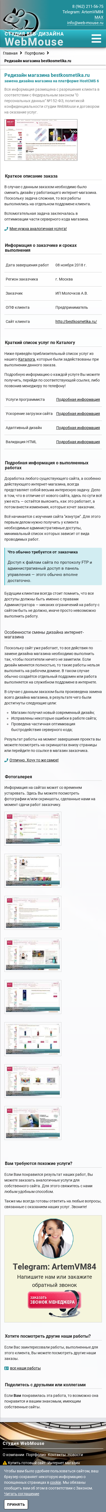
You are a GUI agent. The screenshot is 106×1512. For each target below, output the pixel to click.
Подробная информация (78, 399)
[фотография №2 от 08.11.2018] (33, 871)
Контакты (57, 1455)
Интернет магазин (64, 1463)
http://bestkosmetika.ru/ (76, 321)
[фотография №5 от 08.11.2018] (33, 998)
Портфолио (36, 1455)
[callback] (54, 1303)
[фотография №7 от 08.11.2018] (33, 1082)
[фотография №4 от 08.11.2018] (33, 956)
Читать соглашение (21, 1494)
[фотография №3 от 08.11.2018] (33, 913)
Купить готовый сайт (26, 1463)
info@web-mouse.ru (85, 22)
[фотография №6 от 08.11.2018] (33, 1040)
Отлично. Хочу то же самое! (34, 760)
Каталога (26, 359)
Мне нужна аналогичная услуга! (38, 228)
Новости (75, 1455)
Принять (16, 1504)
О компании (13, 1455)
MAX (99, 17)
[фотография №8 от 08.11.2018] (33, 1124)
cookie (55, 1482)
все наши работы (25, 1368)
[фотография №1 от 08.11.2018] (33, 829)
